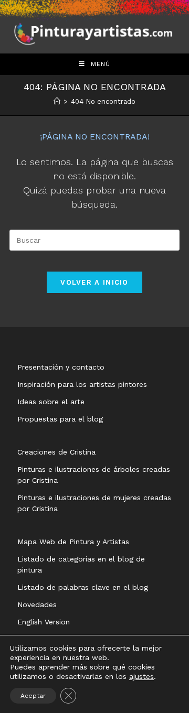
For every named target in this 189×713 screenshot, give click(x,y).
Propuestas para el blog (60, 419)
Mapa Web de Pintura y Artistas (73, 541)
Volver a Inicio (94, 282)
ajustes (141, 676)
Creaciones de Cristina (56, 452)
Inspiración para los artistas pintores (82, 384)
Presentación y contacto (60, 367)
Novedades (37, 604)
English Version (43, 622)
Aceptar (33, 695)
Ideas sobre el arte (51, 401)
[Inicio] (57, 101)
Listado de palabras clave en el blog (82, 587)
